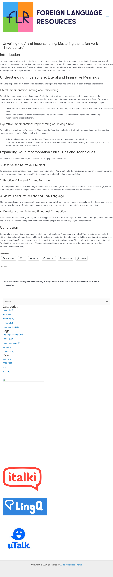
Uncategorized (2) (11, 327)
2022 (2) (6, 367)
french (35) (8, 339)
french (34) (8, 310)
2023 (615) (8, 363)
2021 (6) (6, 371)
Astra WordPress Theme (71, 565)
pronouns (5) (8, 319)
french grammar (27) (12, 343)
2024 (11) (7, 359)
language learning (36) (13, 334)
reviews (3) (8, 323)
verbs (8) (7, 314)
